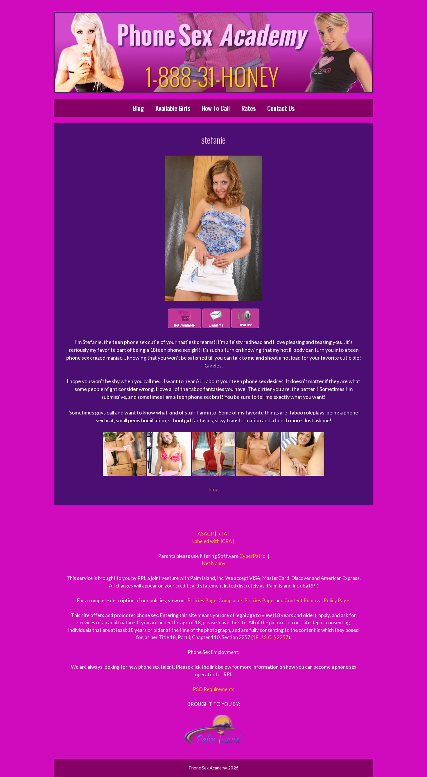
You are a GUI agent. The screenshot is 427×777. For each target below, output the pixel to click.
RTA (222, 534)
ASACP (206, 534)
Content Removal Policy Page (316, 600)
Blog (138, 108)
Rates (248, 108)
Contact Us (281, 108)
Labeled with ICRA (212, 541)
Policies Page (201, 600)
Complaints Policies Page (245, 600)
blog (213, 489)
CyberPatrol (253, 556)
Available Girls (172, 108)
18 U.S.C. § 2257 (270, 637)
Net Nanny (213, 563)
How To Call (216, 108)
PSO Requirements (213, 689)
